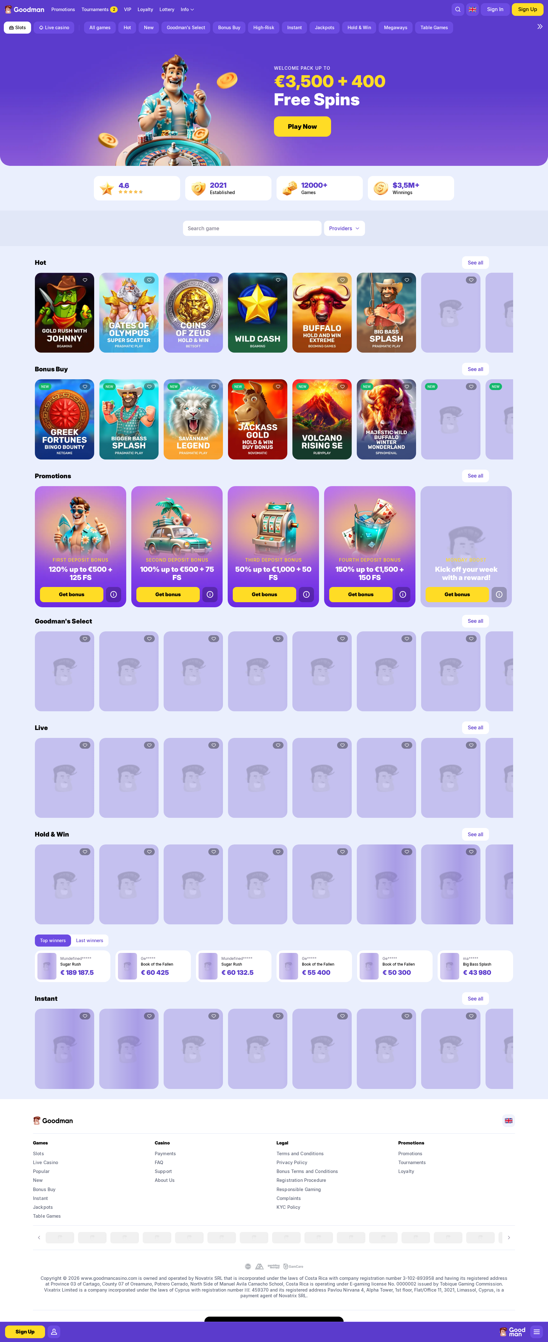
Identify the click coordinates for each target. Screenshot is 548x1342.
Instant (40, 1198)
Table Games (47, 1216)
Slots (20, 27)
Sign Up (527, 9)
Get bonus (71, 594)
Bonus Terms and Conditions (307, 1171)
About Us (165, 1180)
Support (163, 1171)
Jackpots (43, 1207)
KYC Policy (288, 1207)
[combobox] (188, 9)
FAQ (159, 1162)
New (38, 1180)
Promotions (410, 1153)
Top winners (53, 940)
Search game (203, 228)
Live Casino (45, 1162)
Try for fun (64, 343)
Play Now (302, 126)
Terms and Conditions (300, 1153)
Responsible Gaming (299, 1189)
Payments (165, 1153)
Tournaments (412, 1162)
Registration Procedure (301, 1180)
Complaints (289, 1198)
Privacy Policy (292, 1162)
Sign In (495, 9)
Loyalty (406, 1171)
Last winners (89, 940)
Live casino (57, 27)
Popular (41, 1171)
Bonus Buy (44, 1189)
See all (475, 262)
